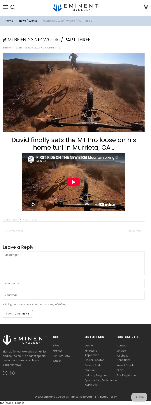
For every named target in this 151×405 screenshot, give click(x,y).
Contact (122, 345)
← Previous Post (13, 230)
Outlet (57, 361)
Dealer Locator (94, 360)
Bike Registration (127, 375)
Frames (58, 350)
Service (121, 350)
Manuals (90, 370)
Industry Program (96, 375)
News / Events (28, 21)
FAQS (120, 370)
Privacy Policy (108, 397)
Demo (89, 345)
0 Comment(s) (52, 47)
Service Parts (93, 365)
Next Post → (137, 230)
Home (9, 21)
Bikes (56, 345)
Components (61, 355)
